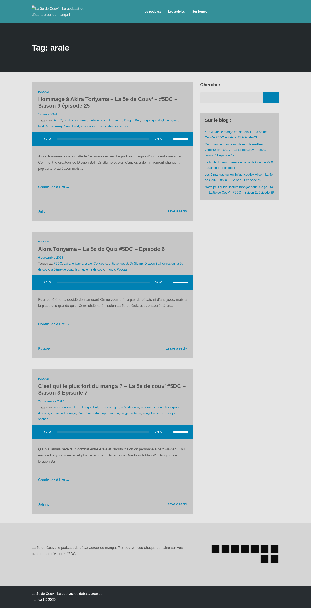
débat (124, 263)
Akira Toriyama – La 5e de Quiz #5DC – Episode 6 (101, 249)
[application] (112, 143)
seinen (160, 413)
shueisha (106, 126)
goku (174, 120)
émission (168, 263)
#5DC (58, 120)
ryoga (124, 413)
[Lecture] (39, 139)
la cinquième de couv (89, 269)
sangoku (149, 413)
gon (116, 407)
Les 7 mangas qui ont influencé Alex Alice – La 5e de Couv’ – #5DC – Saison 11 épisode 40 (239, 177)
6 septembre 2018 (50, 257)
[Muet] (168, 139)
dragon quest (151, 120)
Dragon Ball (132, 120)
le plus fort (58, 413)
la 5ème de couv (62, 269)
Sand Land (71, 126)
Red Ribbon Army (50, 126)
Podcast (44, 91)
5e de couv (71, 120)
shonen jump (89, 126)
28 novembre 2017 (51, 401)
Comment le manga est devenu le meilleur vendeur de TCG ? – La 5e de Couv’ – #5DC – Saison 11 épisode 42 (236, 149)
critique (114, 263)
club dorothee (98, 120)
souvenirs (121, 126)
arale (83, 120)
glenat (165, 120)
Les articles (176, 11)
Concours (100, 263)
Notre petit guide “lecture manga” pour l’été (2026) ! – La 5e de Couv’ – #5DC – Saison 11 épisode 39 (239, 189)
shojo (171, 413)
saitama (135, 413)
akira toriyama (73, 263)
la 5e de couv (130, 407)
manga (110, 269)
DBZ (77, 407)
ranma (114, 413)
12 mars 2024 (47, 114)
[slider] (180, 139)
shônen (43, 419)
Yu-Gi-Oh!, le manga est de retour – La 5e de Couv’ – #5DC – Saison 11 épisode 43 (236, 134)
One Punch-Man (89, 413)
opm (105, 413)
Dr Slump (115, 120)
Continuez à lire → (53, 187)
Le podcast (152, 11)
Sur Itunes (199, 11)
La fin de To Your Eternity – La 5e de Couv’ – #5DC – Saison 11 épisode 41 (239, 164)
